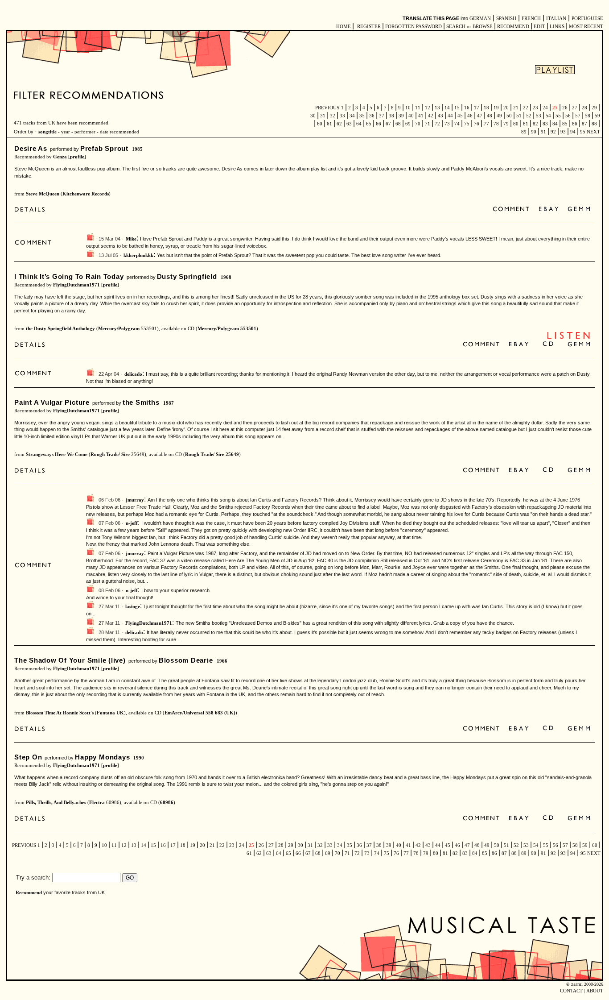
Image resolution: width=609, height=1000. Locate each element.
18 (486, 107)
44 (450, 115)
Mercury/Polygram (119, 328)
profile (77, 156)
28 (584, 107)
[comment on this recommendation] (513, 209)
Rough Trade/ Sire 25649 (212, 454)
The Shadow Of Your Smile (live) (70, 660)
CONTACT (571, 990)
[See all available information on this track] (31, 210)
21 (516, 107)
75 (467, 123)
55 (558, 115)
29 (594, 107)
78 (496, 123)
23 (535, 107)
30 (313, 115)
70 (418, 123)
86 (575, 123)
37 (382, 115)
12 (428, 107)
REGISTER (369, 26)
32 (333, 115)
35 (362, 115)
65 (369, 123)
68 (398, 123)
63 (349, 123)
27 (575, 107)
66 (378, 123)
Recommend (29, 892)
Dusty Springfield (187, 276)
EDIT (539, 26)
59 (596, 115)
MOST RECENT (585, 26)
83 (545, 123)
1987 (168, 403)
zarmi (577, 984)
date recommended (119, 131)
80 (516, 123)
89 (524, 131)
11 (418, 107)
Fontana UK (110, 712)
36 (372, 115)
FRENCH (531, 18)
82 (535, 123)
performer (84, 131)
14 (447, 107)
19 (496, 107)
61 (329, 123)
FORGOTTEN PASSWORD (413, 26)
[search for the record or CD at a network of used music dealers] (579, 209)
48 (490, 115)
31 (323, 115)
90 (534, 131)
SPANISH (506, 18)
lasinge (132, 606)
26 (565, 107)
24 (545, 107)
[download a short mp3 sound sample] (568, 338)
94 (573, 131)
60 (320, 123)
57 (578, 115)
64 (359, 123)
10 (408, 107)
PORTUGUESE (587, 18)
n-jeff (132, 523)
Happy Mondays (102, 757)
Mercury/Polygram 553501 (227, 328)
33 (342, 115)
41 (421, 115)
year (65, 131)
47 (480, 115)
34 (352, 115)
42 (431, 115)
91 (543, 131)
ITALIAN (556, 18)
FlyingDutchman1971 (76, 284)
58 (588, 115)
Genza (60, 156)
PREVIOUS (327, 107)
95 (583, 131)
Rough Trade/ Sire (110, 454)
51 (519, 115)
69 (408, 123)
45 (460, 115)
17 (477, 107)
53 (539, 115)
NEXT (593, 131)
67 (388, 123)
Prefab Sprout (104, 148)
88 (594, 123)
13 (437, 107)
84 (555, 123)
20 (506, 107)
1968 (226, 277)
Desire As (30, 148)
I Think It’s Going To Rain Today (69, 276)
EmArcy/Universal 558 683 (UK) (200, 712)
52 (529, 115)
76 (477, 123)
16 (467, 107)
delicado (133, 374)
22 (526, 107)
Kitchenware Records (85, 193)
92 (553, 131)
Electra (97, 802)
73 (447, 123)
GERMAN (480, 18)
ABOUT (594, 990)
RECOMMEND (513, 26)
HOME (343, 26)
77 (486, 123)
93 (563, 131)
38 (391, 115)
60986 (166, 802)
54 (548, 115)
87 (584, 123)
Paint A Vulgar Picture (52, 402)
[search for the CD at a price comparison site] (549, 345)
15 (457, 107)
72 (437, 123)
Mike (131, 239)
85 (565, 123)
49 (499, 115)
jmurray (135, 500)
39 (401, 115)
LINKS (557, 26)
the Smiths (141, 402)
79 (506, 123)
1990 (138, 757)
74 (457, 123)
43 (440, 115)
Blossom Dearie (186, 660)
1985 (137, 149)
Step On (28, 757)
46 (470, 115)
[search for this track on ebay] (549, 209)
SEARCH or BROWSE (469, 26)
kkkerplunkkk (138, 255)
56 (568, 115)
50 (509, 115)
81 (526, 123)
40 (411, 115)
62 (339, 123)
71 (428, 123)
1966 (222, 661)
